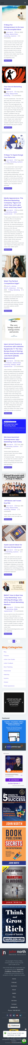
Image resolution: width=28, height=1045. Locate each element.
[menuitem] (14, 979)
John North (9, 32)
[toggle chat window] (24, 1041)
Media (14, 993)
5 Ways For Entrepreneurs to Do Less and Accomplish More (14, 27)
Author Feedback (8, 663)
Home (14, 979)
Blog (7, 34)
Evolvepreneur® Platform (17, 1042)
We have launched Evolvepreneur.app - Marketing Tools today (13, 439)
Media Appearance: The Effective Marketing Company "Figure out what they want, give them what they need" (13, 202)
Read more (7, 60)
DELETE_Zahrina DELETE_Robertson (10, 287)
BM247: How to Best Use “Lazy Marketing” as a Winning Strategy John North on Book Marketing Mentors (14, 600)
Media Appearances (10, 213)
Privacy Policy (16, 971)
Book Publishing (8, 667)
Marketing (7, 36)
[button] (25, 2)
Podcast (14, 982)
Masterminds (14, 34)
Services (14, 1000)
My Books (14, 986)
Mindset (13, 364)
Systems (13, 36)
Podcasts (9, 363)
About (14, 990)
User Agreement (5, 1039)
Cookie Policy (19, 1039)
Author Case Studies (9, 659)
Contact (14, 1004)
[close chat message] (25, 1029)
